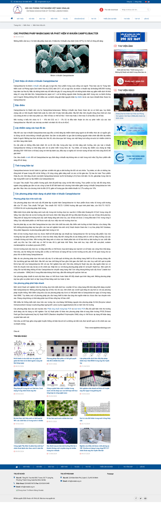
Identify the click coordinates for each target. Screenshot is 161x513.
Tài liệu (65, 19)
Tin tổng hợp (128, 467)
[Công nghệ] (29, 436)
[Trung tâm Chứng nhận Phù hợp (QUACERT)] (130, 157)
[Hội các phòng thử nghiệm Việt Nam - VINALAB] (41, 9)
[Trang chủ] (12, 18)
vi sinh (28, 157)
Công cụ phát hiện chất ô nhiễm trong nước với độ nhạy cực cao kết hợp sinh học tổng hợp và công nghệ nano (62, 391)
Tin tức (93, 19)
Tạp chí (137, 19)
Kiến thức (54, 19)
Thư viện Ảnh (125, 46)
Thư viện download (111, 10)
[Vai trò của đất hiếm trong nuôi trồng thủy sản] (95, 408)
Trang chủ (17, 25)
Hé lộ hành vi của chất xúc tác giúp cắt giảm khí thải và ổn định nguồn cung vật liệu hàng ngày (28, 361)
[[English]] (149, 2)
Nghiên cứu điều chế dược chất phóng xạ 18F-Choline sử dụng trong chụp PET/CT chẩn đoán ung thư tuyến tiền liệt (94, 448)
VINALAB (36, 498)
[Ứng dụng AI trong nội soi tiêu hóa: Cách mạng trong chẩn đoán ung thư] (29, 378)
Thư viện (127, 19)
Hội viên (31, 19)
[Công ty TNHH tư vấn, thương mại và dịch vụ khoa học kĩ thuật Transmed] (130, 142)
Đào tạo (42, 19)
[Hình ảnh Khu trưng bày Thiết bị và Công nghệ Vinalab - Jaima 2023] (130, 58)
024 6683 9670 (27, 2)
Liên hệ (146, 19)
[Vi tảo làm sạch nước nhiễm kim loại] (62, 408)
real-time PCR (79, 309)
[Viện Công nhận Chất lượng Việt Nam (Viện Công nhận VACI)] (130, 129)
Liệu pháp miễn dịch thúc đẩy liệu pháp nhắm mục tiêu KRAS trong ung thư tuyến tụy (94, 361)
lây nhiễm (78, 97)
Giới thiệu (20, 19)
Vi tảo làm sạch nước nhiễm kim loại (60, 418)
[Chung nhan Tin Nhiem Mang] (29, 490)
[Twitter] (141, 498)
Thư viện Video (126, 90)
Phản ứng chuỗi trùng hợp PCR (59, 309)
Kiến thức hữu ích (39, 25)
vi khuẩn (36, 86)
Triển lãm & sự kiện (109, 19)
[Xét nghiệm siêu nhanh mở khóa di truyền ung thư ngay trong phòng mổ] (95, 378)
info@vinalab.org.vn (44, 2)
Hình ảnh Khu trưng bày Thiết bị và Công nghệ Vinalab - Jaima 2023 (130, 71)
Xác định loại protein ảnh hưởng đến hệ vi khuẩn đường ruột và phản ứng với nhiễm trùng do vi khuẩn (62, 448)
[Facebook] (136, 498)
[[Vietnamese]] (146, 2)
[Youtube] (145, 498)
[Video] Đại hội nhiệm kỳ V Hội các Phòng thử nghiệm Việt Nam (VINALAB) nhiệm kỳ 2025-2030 (130, 116)
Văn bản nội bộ (79, 19)
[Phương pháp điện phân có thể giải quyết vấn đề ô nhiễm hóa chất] (62, 348)
